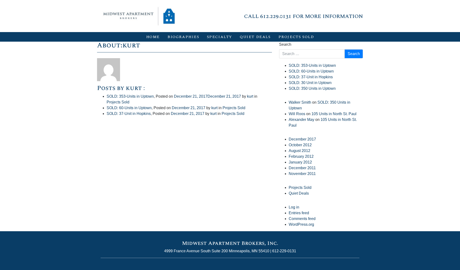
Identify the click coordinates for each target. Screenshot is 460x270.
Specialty (219, 37)
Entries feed (299, 213)
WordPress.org (301, 224)
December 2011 (302, 168)
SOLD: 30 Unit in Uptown (310, 83)
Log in (294, 207)
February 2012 (301, 156)
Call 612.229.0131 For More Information (303, 16)
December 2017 (302, 139)
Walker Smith (300, 102)
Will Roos (297, 114)
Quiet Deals (255, 37)
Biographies (183, 37)
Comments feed (302, 219)
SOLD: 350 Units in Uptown (312, 88)
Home (153, 37)
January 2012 (300, 162)
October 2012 (300, 145)
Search (285, 44)
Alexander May (301, 120)
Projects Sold (296, 37)
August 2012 (299, 151)
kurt (250, 96)
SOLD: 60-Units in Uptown (129, 108)
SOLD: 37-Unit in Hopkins (129, 114)
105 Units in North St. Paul (333, 114)
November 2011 (302, 174)
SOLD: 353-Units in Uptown (130, 96)
